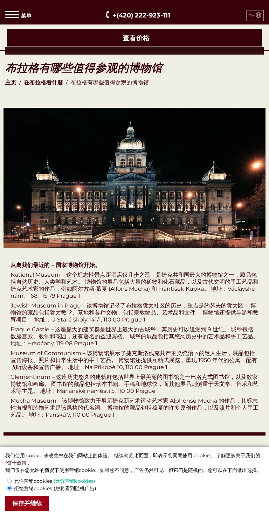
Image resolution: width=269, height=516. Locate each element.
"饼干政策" (16, 463)
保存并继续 (27, 503)
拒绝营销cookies (55, 488)
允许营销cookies (54, 481)
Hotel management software (43, 50)
